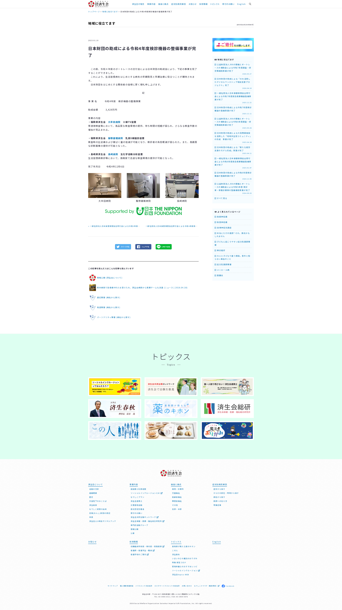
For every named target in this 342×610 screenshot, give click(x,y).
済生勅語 (93, 505)
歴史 (91, 497)
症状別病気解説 (178, 4)
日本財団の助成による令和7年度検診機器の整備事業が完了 (233, 110)
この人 (175, 550)
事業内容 (151, 4)
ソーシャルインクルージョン (185, 570)
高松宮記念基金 (137, 509)
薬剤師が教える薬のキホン (183, 546)
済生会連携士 (136, 501)
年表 (91, 517)
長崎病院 (113, 154)
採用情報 (203, 4)
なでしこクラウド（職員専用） (206, 586)
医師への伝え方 (220, 501)
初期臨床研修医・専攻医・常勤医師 (146, 546)
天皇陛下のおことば (98, 501)
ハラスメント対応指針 (143, 586)
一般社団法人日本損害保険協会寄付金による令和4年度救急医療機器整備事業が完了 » (183, 226)
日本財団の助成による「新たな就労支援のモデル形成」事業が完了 (233, 150)
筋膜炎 (219, 275)
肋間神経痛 (221, 216)
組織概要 (93, 493)
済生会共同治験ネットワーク (144, 517)
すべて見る (221, 198)
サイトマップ (113, 586)
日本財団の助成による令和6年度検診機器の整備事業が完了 (233, 175)
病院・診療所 (178, 489)
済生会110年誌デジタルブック (102, 521)
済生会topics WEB (180, 574)
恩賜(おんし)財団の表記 (99, 513)
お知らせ (92, 541)
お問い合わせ (187, 586)
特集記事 (217, 505)
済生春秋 (176, 554)
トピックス (214, 4)
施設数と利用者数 (138, 489)
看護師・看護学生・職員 (142, 550)
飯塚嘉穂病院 (115, 138)
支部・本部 (177, 509)
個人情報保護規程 (126, 586)
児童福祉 (176, 493)
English (241, 4)
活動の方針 (94, 489)
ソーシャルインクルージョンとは (146, 493)
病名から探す (219, 497)
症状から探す (219, 489)
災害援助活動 (136, 505)
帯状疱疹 (220, 250)
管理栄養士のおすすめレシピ (184, 566)
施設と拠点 (163, 4)
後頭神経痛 (221, 222)
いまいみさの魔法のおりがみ (184, 558)
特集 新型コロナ (179, 562)
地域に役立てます (101, 23)
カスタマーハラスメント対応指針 (167, 586)
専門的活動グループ (139, 525)
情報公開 (134, 529)
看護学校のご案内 (139, 554)
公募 (133, 533)
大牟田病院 (114, 122)
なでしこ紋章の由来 (98, 509)
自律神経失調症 (224, 227)
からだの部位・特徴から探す (226, 493)
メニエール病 (223, 270)
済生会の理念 (138, 4)
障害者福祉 (177, 501)
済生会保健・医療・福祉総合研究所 (146, 521)
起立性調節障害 (224, 264)
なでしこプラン (137, 497)
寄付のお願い (228, 4)
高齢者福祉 (177, 497)
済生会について (95, 484)
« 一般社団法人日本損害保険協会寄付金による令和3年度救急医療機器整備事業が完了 (125, 226)
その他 (175, 505)
